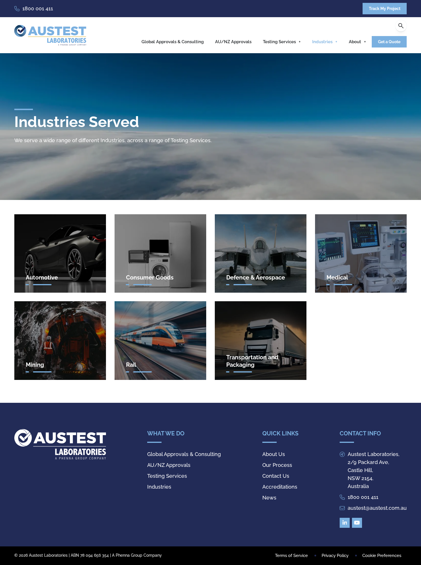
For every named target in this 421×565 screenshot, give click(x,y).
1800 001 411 (37, 8)
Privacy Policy (335, 555)
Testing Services (279, 41)
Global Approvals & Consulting (172, 41)
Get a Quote (389, 41)
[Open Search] (401, 25)
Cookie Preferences (381, 555)
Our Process (277, 465)
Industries (322, 41)
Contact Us (275, 476)
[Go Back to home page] (50, 35)
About (355, 41)
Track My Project (384, 8)
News (269, 498)
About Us (273, 454)
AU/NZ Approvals (233, 41)
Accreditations (279, 487)
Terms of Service (291, 555)
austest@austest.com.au (377, 508)
